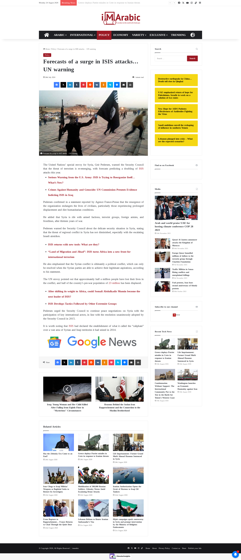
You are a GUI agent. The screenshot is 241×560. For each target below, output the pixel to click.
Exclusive (158, 35)
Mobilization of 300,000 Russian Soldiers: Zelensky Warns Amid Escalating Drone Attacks (92, 489)
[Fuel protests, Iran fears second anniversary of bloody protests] (162, 286)
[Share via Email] (123, 85)
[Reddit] (90, 85)
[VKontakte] (97, 85)
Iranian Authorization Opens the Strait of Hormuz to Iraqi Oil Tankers (127, 489)
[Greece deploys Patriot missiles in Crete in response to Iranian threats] (93, 442)
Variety (138, 35)
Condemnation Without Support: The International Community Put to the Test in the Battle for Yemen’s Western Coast (165, 390)
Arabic (59, 35)
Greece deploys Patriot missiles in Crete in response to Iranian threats (93, 455)
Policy (104, 35)
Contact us (176, 548)
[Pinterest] (83, 85)
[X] (63, 85)
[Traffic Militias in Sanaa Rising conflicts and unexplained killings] (162, 273)
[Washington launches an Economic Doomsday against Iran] (188, 374)
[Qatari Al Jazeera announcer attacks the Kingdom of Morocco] (162, 243)
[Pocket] (111, 362)
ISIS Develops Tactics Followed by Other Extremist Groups (82, 303)
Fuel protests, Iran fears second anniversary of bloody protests (184, 285)
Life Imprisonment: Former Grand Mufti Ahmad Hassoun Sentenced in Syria (112, 3)
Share (184, 548)
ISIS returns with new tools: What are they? (73, 244)
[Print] (130, 85)
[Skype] (110, 85)
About (154, 548)
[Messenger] (117, 85)
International (81, 35)
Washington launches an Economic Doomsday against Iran (187, 386)
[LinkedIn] (70, 85)
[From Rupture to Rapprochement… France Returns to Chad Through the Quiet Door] (58, 508)
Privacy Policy (164, 548)
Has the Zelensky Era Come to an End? (57, 455)
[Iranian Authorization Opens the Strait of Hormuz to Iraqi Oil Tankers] (128, 475)
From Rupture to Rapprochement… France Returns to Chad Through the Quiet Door (58, 521)
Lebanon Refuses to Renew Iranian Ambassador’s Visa (93, 520)
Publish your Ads (194, 548)
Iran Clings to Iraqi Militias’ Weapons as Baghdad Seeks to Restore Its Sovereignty (56, 489)
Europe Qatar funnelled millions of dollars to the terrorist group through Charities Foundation (182, 257)
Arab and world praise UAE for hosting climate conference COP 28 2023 (174, 226)
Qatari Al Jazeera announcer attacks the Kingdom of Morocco (184, 242)
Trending (178, 35)
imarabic (75, 548)
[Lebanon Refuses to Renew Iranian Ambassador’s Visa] (93, 508)
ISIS (141, 168)
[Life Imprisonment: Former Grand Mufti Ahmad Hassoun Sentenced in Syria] (128, 442)
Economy (120, 35)
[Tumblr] (76, 85)
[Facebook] (56, 85)
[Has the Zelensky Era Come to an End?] (58, 442)
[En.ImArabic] (120, 18)
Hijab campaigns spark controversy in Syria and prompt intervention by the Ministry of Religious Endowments (128, 523)
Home (47, 49)
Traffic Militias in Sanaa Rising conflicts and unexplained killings (182, 272)
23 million (114, 283)
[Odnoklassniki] (103, 85)
